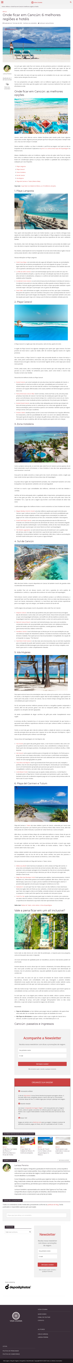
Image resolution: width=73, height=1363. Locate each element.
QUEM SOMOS (42, 1314)
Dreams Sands (20, 412)
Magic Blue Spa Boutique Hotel (25, 877)
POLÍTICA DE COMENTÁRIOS (11, 1354)
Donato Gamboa (23, 223)
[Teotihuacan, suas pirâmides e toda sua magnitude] (62, 1141)
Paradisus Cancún (21, 631)
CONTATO (41, 1320)
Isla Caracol (19, 753)
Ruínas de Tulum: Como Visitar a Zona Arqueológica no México (44, 1152)
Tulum (28, 825)
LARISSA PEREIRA (43, 1337)
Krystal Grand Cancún (22, 403)
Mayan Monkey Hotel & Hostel (25, 511)
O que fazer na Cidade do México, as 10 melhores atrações (38, 186)
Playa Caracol (20, 169)
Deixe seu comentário (31, 23)
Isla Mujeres (20, 178)
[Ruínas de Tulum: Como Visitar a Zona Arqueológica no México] (45, 1141)
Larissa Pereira (49, 23)
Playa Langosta (21, 166)
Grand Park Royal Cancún (23, 520)
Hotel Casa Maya (21, 262)
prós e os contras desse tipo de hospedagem (54, 148)
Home (3, 6)
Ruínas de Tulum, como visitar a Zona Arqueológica (36, 905)
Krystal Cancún (20, 382)
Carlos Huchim (23, 128)
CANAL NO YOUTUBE (44, 1317)
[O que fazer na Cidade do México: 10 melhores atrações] (27, 1141)
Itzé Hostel (19, 744)
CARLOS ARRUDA (43, 1334)
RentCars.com (37, 1122)
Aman (20, 458)
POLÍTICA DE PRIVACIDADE (11, 1351)
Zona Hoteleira (21, 172)
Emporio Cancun (21, 612)
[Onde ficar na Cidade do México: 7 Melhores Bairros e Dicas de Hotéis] (10, 1141)
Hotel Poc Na (20, 896)
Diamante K (19, 887)
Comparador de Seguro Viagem (34, 1108)
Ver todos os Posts (64, 1160)
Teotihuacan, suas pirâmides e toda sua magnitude (62, 1151)
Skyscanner (27, 1095)
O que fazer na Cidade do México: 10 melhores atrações (27, 1151)
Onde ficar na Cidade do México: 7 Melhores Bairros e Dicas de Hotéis (10, 1152)
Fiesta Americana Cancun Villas (25, 394)
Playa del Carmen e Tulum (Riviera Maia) (28, 181)
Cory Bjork (22, 943)
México (8, 6)
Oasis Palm (19, 290)
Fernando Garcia (23, 574)
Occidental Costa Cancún (23, 281)
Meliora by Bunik (21, 866)
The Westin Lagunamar (23, 530)
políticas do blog (53, 1205)
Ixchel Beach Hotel (21, 772)
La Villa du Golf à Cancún (23, 271)
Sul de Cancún (21, 175)
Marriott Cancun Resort (23, 622)
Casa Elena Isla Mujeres (23, 762)
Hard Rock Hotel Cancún (23, 641)
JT (19, 336)
